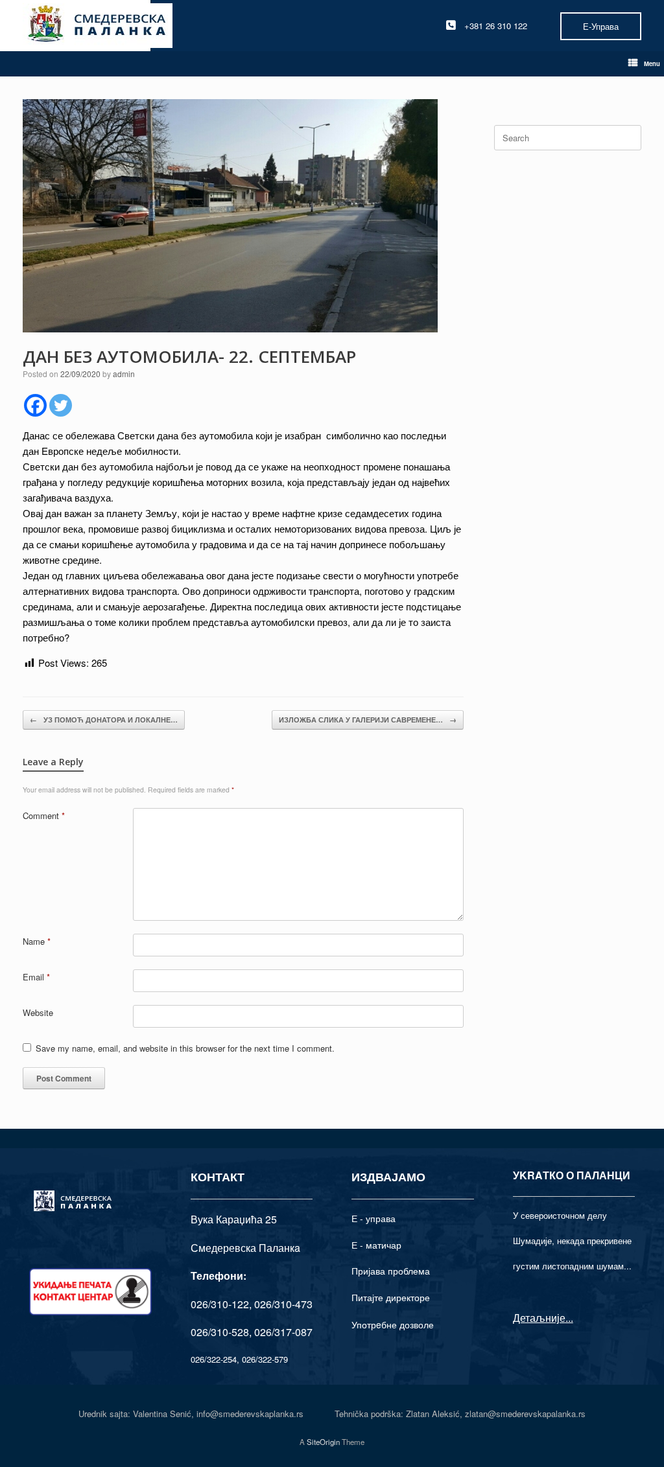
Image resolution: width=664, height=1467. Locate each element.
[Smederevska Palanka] (97, 25)
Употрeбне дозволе (392, 1324)
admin (124, 373)
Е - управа (373, 1218)
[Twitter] (60, 405)
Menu (652, 63)
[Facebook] (35, 405)
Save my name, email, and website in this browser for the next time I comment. (185, 1048)
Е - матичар (376, 1244)
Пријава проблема (390, 1270)
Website (38, 1012)
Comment (44, 815)
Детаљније (539, 1317)
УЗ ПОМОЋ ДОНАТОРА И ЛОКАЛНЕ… (104, 719)
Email (36, 977)
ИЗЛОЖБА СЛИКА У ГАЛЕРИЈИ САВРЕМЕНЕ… (367, 719)
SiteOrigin (323, 1442)
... (569, 1317)
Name (37, 941)
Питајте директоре (390, 1297)
